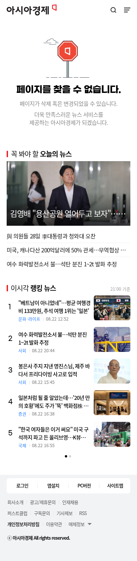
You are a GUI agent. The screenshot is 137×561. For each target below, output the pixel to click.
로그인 (22, 485)
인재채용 (70, 502)
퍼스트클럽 (17, 513)
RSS (82, 513)
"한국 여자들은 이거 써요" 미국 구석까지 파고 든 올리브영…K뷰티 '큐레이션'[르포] (53, 433)
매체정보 (76, 524)
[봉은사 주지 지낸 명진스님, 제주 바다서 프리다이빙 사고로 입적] (112, 371)
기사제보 (64, 513)
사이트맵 (115, 485)
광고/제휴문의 (43, 502)
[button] (66, 456)
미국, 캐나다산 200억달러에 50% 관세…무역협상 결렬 (68, 250)
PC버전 (84, 485)
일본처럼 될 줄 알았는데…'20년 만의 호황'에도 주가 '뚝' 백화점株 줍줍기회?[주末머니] (54, 402)
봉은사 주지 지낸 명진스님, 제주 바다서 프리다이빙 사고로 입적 (54, 370)
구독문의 (42, 513)
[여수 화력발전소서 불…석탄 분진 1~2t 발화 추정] (112, 339)
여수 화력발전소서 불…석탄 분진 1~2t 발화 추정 (62, 264)
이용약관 (54, 524)
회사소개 (15, 502)
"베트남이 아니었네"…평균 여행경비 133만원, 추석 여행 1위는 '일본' (54, 307)
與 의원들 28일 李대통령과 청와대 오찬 (51, 236)
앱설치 (53, 485)
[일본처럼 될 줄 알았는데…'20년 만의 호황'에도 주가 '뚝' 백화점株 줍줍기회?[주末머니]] (112, 402)
